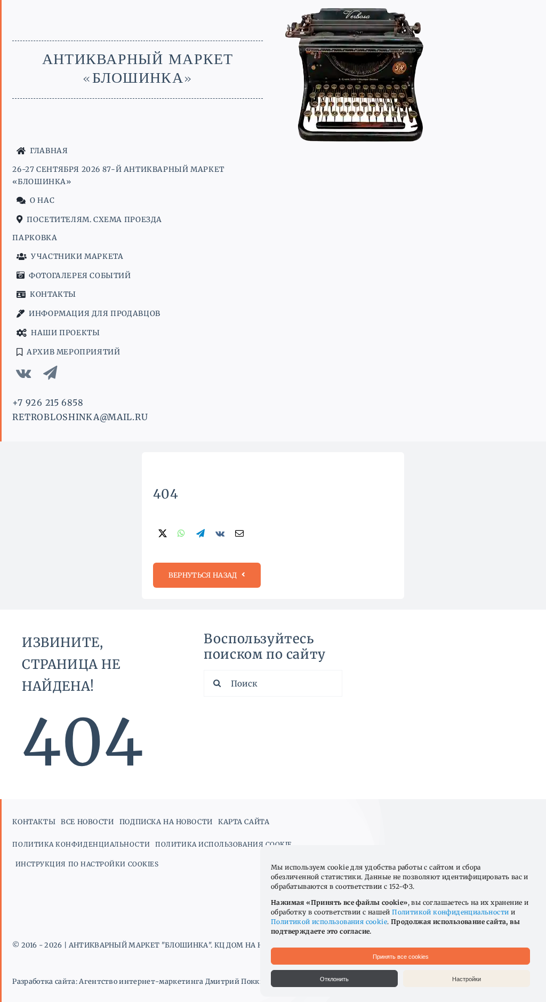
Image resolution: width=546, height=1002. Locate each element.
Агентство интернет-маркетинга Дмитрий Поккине (176, 981)
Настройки (466, 979)
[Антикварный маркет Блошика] (357, 12)
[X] (162, 533)
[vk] (23, 372)
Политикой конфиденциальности (450, 912)
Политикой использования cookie (329, 922)
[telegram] (50, 372)
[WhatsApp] (181, 533)
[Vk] (220, 533)
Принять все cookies (401, 956)
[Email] (239, 533)
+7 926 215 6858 (47, 402)
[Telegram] (200, 533)
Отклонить (334, 979)
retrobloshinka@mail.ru (80, 417)
